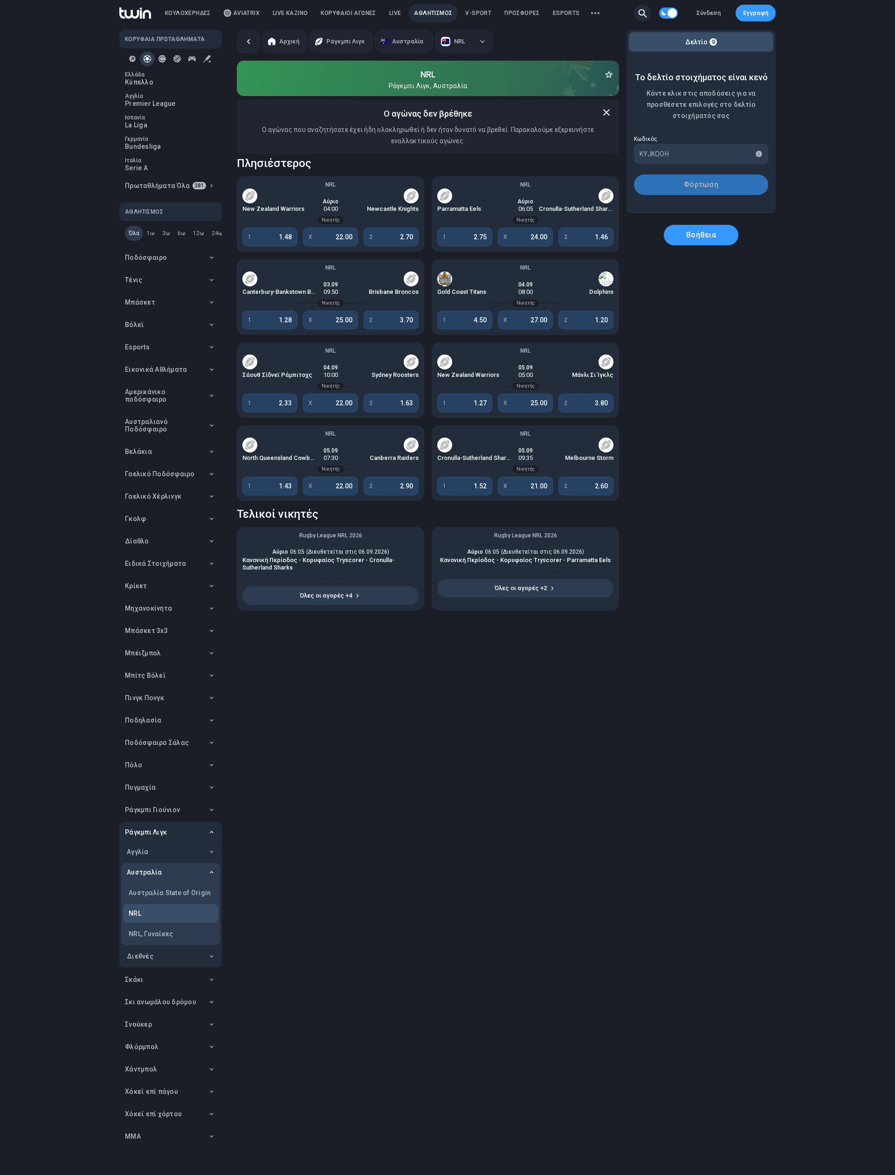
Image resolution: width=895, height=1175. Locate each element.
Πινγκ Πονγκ (144, 698)
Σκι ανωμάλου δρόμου (160, 1002)
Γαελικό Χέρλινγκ (153, 496)
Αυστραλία (144, 872)
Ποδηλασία (143, 720)
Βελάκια (138, 451)
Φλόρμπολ (141, 1046)
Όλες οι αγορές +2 (521, 587)
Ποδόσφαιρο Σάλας (157, 742)
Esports (137, 347)
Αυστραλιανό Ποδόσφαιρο (146, 425)
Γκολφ (135, 518)
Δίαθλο (137, 541)
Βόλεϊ (134, 324)
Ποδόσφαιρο (146, 257)
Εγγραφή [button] (755, 12)
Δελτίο (700, 42)
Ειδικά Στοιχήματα (155, 563)
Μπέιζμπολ (143, 653)
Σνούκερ (138, 1024)
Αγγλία (138, 851)
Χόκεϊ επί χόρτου (153, 1114)
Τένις (133, 280)
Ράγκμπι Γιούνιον (152, 809)
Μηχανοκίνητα (148, 608)
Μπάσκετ (140, 302)
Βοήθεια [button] (701, 234)
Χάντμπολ (141, 1069)
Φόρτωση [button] (701, 184)
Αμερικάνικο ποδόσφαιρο (146, 395)
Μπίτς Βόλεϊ (145, 675)
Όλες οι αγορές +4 (326, 595)
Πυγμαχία (140, 787)
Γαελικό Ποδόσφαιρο (160, 474)
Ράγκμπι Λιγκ (146, 832)
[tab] (132, 58)
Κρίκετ (136, 586)
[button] (642, 13)
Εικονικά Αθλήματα (156, 369)
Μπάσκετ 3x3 (146, 630)
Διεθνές (140, 956)
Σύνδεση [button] (708, 12)
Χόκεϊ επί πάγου (151, 1091)
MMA (133, 1136)
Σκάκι (134, 979)
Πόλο (133, 765)
